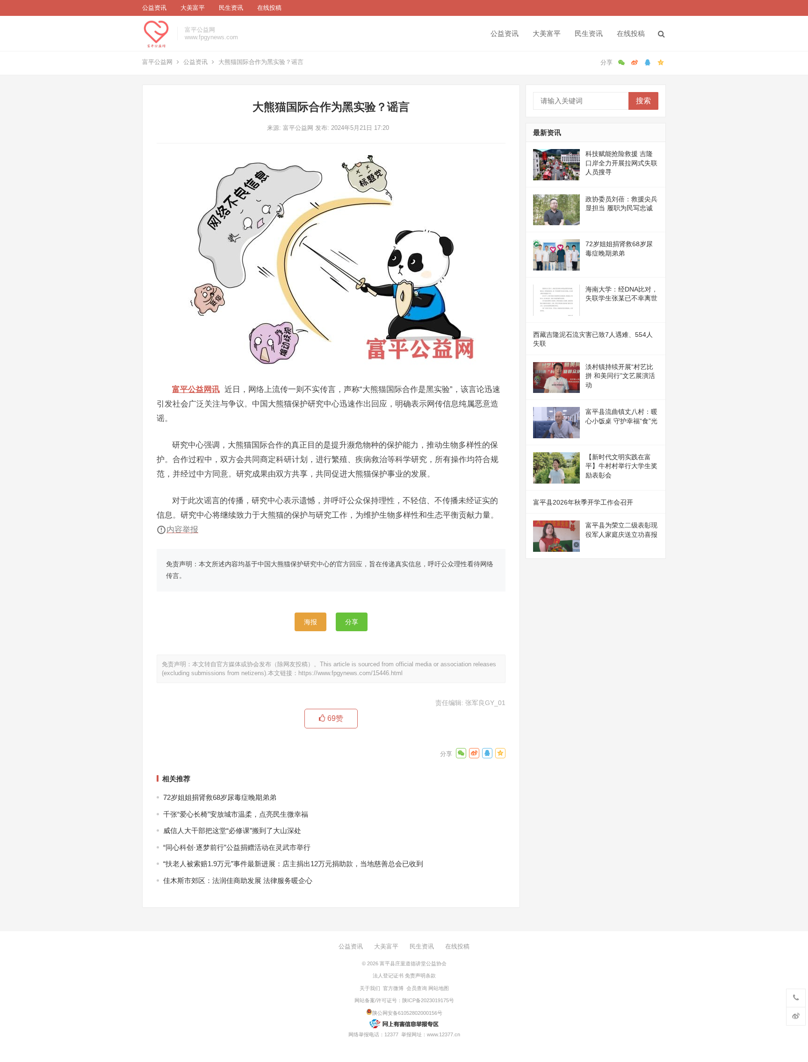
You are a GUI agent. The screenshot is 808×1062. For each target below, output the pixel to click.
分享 (351, 622)
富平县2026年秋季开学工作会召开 (583, 502)
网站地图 (438, 988)
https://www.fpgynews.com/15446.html (350, 673)
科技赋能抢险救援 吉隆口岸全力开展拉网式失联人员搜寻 (621, 163)
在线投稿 (269, 7)
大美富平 (192, 7)
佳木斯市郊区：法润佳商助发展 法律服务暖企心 (237, 880)
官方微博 (393, 988)
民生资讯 (231, 7)
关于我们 (370, 988)
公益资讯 (154, 7)
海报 (310, 622)
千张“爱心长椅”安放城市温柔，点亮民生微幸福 (235, 814)
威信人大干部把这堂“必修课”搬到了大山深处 (232, 830)
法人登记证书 (388, 975)
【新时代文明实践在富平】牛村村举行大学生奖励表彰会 (621, 466)
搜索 (643, 101)
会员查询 (416, 988)
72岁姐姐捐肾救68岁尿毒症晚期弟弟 (219, 797)
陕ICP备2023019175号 (428, 1000)
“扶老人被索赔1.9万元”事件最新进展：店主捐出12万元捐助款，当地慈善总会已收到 (293, 864)
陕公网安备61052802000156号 (407, 1013)
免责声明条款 (420, 975)
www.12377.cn (443, 1034)
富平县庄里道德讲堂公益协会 (413, 963)
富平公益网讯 (196, 389)
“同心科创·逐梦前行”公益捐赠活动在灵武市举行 (236, 847)
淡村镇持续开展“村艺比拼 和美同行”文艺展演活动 (620, 376)
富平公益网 (157, 61)
